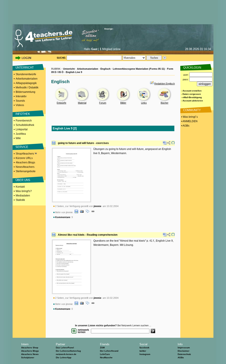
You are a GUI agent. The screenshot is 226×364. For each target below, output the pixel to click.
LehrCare (105, 354)
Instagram (144, 354)
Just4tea (21, 133)
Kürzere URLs (24, 158)
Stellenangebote (26, 171)
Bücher (164, 102)
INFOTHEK (22, 114)
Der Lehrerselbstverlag (68, 351)
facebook (144, 347)
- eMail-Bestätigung (191, 97)
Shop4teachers (25, 153)
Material (82, 102)
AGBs (181, 357)
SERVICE (21, 147)
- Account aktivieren (192, 100)
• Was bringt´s (189, 116)
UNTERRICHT (24, 67)
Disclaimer (183, 351)
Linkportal (22, 129)
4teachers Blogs (25, 162)
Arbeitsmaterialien (27, 78)
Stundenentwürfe (26, 74)
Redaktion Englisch (164, 83)
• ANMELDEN (189, 121)
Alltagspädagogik (26, 83)
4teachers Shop (29, 347)
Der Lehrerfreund (109, 351)
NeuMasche (106, 357)
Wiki (18, 138)
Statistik (20, 200)
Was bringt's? (24, 191)
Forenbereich (24, 120)
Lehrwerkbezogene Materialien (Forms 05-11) (139, 68)
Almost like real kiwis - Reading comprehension (87, 234)
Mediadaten (23, 195)
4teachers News (30, 354)
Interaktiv (21, 96)
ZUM (102, 347)
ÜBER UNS (22, 180)
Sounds (20, 100)
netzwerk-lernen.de (66, 354)
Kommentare (62, 217)
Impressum (184, 347)
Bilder (123, 102)
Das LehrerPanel (65, 347)
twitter (142, 351)
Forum (102, 102)
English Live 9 (74, 72)
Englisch (105, 68)
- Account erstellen (191, 91)
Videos (20, 105)
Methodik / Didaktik (27, 87)
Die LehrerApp (63, 357)
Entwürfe (61, 102)
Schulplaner (27, 357)
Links (144, 102)
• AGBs (185, 125)
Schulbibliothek (25, 125)
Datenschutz (184, 354)
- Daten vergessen (191, 94)
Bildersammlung (25, 91)
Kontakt (20, 186)
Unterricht (69, 68)
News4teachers (25, 166)
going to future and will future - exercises (83, 143)
